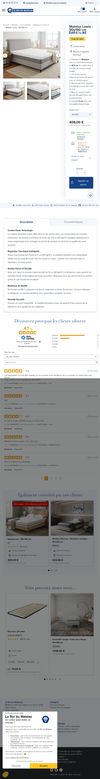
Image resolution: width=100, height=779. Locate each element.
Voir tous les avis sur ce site (28, 346)
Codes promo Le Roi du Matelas (63, 762)
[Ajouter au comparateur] (90, 195)
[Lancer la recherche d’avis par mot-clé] (96, 362)
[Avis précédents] (42, 478)
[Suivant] (58, 55)
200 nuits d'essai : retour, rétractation (65, 726)
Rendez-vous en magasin (60, 707)
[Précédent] (5, 55)
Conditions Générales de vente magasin (66, 751)
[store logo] (20, 10)
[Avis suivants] (60, 478)
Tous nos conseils (57, 705)
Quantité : (80, 168)
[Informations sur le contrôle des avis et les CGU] (40, 342)
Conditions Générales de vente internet (66, 754)
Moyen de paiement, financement (63, 731)
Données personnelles (59, 759)
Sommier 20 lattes (16, 631)
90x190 (75, 114)
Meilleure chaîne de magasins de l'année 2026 (24, 705)
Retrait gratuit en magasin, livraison (64, 729)
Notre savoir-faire (12, 710)
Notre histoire (10, 707)
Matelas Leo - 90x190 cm (19, 539)
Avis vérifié (94, 371)
